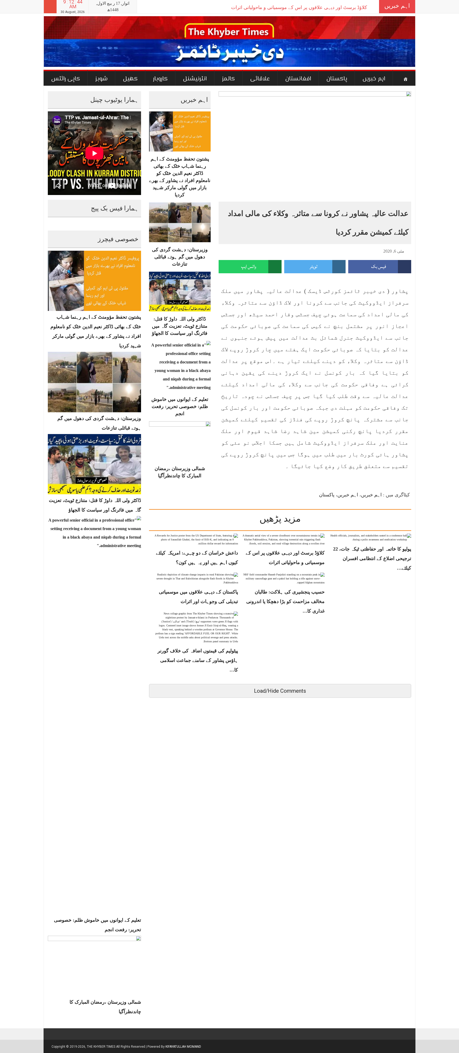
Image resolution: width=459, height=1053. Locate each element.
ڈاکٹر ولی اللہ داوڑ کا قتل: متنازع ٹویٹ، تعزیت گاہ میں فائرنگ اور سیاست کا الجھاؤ (179, 326)
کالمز (228, 79)
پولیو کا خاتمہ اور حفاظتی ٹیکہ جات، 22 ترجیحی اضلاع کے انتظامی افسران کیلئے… (372, 558)
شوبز (101, 79)
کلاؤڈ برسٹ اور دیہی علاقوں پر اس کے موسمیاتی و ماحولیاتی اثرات (299, 7)
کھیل (130, 79)
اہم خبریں (374, 79)
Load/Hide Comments (280, 691)
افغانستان (298, 79)
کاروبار (160, 79)
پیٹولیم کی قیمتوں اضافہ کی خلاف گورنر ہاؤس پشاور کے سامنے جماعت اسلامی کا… (198, 660)
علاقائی (260, 79)
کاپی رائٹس (65, 79)
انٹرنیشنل (195, 79)
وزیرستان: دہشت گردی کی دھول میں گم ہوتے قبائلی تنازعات (180, 257)
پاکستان (336, 79)
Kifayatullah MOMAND (183, 1046)
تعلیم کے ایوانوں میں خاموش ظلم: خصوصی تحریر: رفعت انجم (179, 406)
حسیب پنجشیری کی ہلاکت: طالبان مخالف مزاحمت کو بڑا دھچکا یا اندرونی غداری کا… (285, 601)
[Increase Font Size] (228, 251)
